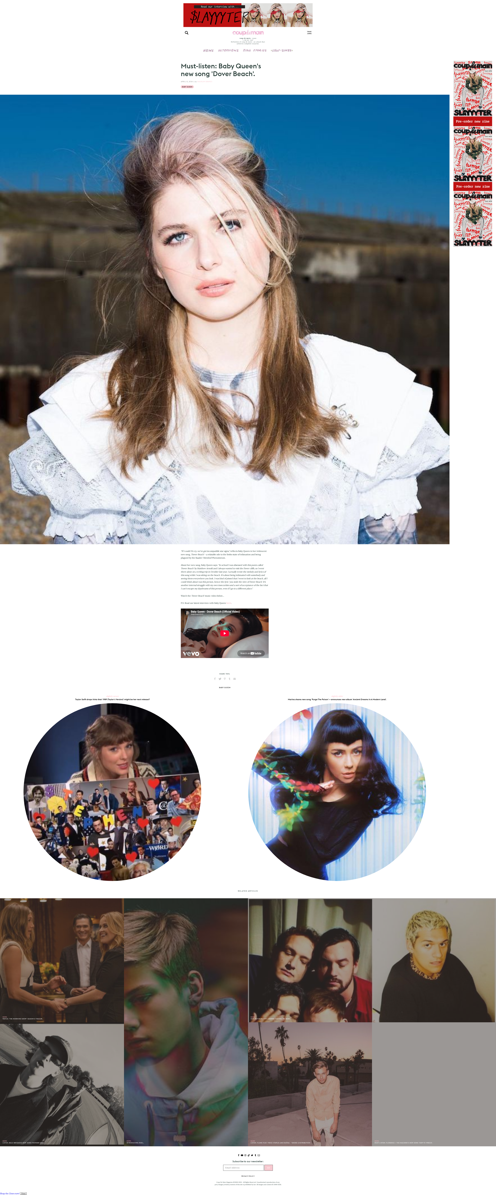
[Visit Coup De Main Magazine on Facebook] (238, 1155)
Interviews (228, 49)
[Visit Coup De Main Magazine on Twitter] (252, 1155)
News (208, 52)
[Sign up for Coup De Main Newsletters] (258, 1155)
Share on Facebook (215, 679)
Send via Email (235, 679)
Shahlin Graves (204, 82)
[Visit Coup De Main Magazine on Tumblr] (255, 1155)
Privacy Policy (247, 1176)
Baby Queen (187, 87)
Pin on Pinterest (225, 679)
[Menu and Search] (186, 33)
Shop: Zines (282, 49)
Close (23, 1194)
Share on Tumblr (230, 679)
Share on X (220, 679)
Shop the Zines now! (10, 1193)
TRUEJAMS (309, 33)
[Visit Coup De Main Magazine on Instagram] (245, 1155)
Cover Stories (254, 49)
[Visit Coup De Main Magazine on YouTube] (242, 1155)
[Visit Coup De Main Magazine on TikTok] (248, 1155)
